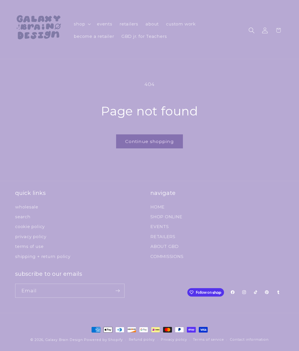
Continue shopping (149, 141)
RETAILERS (162, 236)
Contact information (249, 339)
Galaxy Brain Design (64, 340)
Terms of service (208, 339)
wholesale (26, 207)
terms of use (29, 246)
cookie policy (30, 226)
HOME (157, 207)
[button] (81, 24)
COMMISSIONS (167, 256)
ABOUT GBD (164, 246)
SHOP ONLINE (166, 216)
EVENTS (159, 226)
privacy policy (30, 236)
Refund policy (142, 339)
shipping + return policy (43, 256)
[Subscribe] (117, 291)
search (23, 216)
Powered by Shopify (103, 340)
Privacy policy (174, 339)
